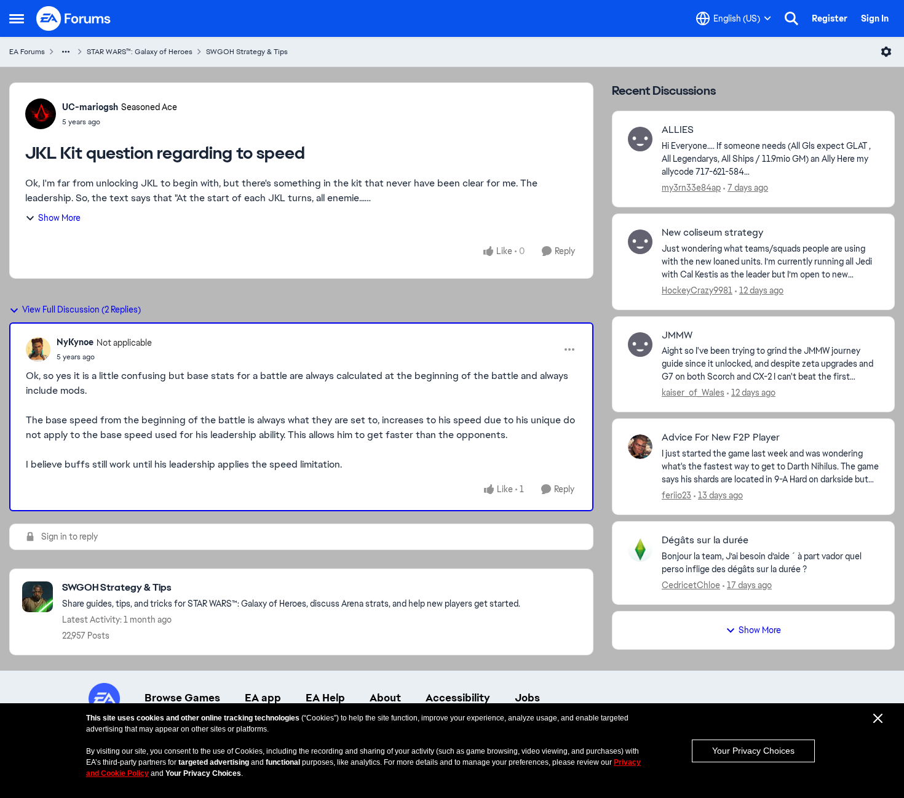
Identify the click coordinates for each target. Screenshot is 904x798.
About (385, 697)
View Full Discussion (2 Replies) (81, 309)
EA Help (325, 697)
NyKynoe (75, 342)
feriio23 (676, 495)
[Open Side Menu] (16, 18)
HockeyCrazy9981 (697, 290)
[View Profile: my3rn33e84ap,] (640, 139)
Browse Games (182, 697)
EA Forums (27, 52)
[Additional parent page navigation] (65, 51)
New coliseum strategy (712, 232)
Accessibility (458, 697)
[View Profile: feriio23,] (640, 446)
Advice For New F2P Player (721, 437)
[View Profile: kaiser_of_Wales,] (640, 344)
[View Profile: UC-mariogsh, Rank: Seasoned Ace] (40, 113)
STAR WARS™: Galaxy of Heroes (139, 52)
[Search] (791, 18)
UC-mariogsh (90, 107)
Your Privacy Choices (753, 751)
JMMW (677, 335)
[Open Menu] (886, 51)
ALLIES (678, 130)
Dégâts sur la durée (705, 540)
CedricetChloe (691, 585)
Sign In (875, 18)
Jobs (527, 697)
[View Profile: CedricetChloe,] (640, 549)
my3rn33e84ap (691, 187)
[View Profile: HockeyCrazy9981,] (640, 241)
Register (829, 18)
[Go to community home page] (73, 18)
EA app (263, 697)
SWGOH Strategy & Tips (247, 52)
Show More (59, 217)
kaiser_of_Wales (693, 392)
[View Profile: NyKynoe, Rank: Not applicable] (38, 349)
